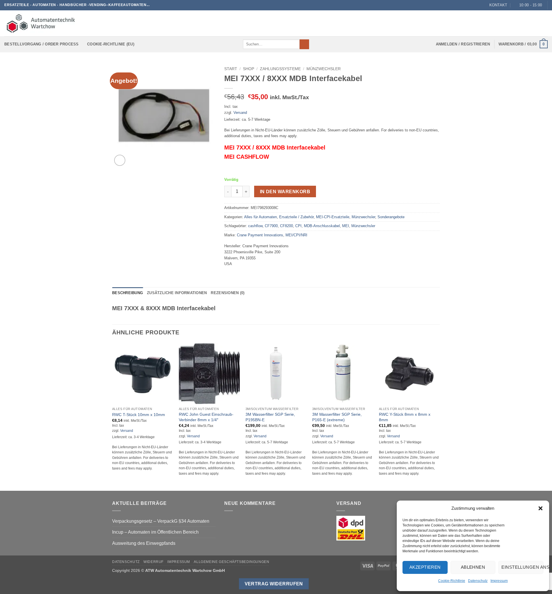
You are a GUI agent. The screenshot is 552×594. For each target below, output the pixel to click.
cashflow (255, 226)
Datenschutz (478, 581)
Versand (240, 112)
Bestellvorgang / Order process (41, 44)
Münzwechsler (323, 69)
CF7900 (271, 226)
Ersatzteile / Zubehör (296, 217)
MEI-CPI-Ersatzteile (332, 217)
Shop (248, 69)
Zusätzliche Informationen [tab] (177, 293)
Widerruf (153, 562)
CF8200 (286, 226)
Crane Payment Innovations (260, 235)
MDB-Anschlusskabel (322, 226)
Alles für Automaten (260, 217)
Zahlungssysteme (280, 69)
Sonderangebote (391, 217)
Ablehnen (473, 567)
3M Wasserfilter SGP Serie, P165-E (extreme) (337, 417)
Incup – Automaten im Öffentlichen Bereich (155, 532)
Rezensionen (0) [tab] (227, 293)
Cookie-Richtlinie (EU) (110, 44)
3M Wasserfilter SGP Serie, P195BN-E (270, 417)
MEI (345, 226)
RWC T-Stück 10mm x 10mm (138, 414)
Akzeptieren (425, 567)
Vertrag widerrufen (274, 583)
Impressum (499, 581)
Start (230, 69)
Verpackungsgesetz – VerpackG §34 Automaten (160, 521)
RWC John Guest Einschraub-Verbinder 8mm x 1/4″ (206, 417)
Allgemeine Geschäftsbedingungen (231, 562)
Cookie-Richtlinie (451, 581)
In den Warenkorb (285, 191)
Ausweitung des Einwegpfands (143, 543)
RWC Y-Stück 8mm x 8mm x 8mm (404, 417)
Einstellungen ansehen (522, 567)
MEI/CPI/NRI (296, 235)
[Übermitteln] (304, 44)
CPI (298, 226)
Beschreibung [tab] (127, 293)
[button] (540, 508)
